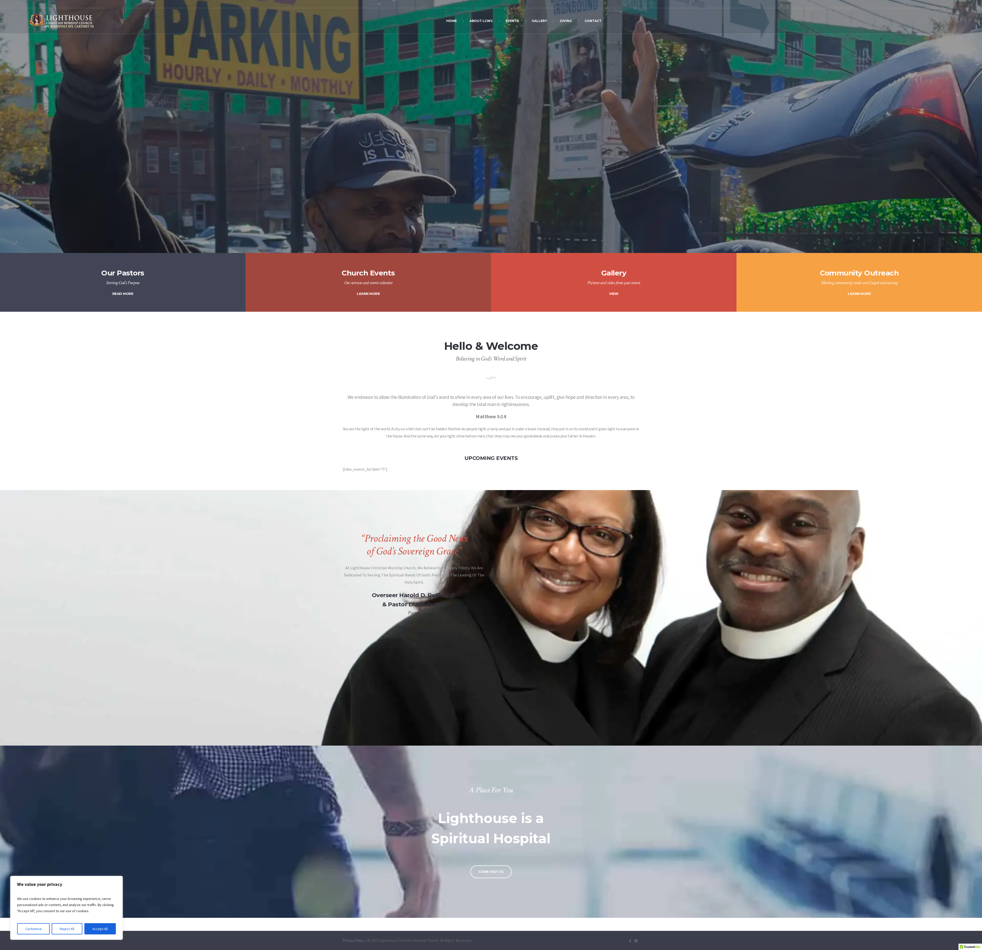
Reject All (67, 928)
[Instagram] (636, 941)
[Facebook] (630, 941)
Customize (33, 928)
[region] (66, 908)
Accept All (100, 928)
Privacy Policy (353, 940)
